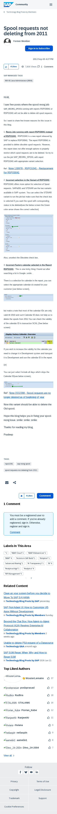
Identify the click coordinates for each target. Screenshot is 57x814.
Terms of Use (42, 781)
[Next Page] (31, 578)
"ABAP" (7, 558)
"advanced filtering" (13, 563)
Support (43, 798)
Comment (15, 532)
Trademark (14, 798)
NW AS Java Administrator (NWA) (18, 81)
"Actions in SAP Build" (25, 558)
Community (22, 4)
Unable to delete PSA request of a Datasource (28, 643)
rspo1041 (9, 464)
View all (8, 755)
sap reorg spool (23, 464)
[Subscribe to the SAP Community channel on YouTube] (31, 772)
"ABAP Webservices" (36, 553)
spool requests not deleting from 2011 (21, 470)
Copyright (14, 790)
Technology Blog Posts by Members (21, 12)
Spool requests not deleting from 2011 (26, 31)
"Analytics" (28, 569)
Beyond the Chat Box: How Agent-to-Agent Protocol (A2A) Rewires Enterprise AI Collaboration (26, 625)
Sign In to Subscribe (39, 48)
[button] (6, 66)
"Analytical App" (11, 569)
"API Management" (12, 574)
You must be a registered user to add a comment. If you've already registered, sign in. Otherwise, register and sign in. (27, 521)
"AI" (49, 563)
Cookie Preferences (14, 806)
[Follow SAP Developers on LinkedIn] (37, 772)
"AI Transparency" (34, 563)
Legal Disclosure (43, 790)
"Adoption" (44, 558)
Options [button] (26, 54)
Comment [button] (45, 495)
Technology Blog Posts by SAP (22, 601)
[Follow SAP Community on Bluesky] (26, 772)
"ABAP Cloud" (16, 553)
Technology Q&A (15, 646)
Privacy (14, 781)
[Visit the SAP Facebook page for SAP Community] (20, 772)
